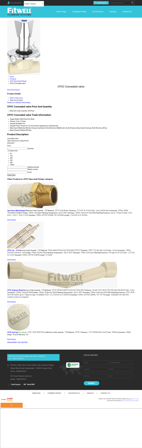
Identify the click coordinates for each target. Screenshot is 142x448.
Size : (51, 295)
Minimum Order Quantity (18, 111)
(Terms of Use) (135, 398)
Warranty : (24, 334)
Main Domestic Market (18, 130)
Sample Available (16, 123)
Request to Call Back (14, 102)
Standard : (46, 215)
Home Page (61, 11)
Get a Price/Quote (13, 90)
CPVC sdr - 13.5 (13, 250)
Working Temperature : (54, 213)
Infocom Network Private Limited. (130, 400)
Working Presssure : (110, 213)
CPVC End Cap (12, 332)
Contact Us (127, 11)
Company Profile (79, 11)
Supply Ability (14, 119)
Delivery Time (14, 121)
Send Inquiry (26, 102)
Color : (100, 210)
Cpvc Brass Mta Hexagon (16, 210)
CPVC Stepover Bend (15, 290)
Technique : (82, 213)
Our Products (97, 11)
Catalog (113, 11)
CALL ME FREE (23, 342)
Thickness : (80, 210)
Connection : (20, 292)
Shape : (32, 213)
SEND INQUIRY (12, 342)
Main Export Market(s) (17, 128)
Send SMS (31, 384)
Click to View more (16, 98)
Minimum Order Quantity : (37, 210)
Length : (75, 215)
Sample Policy (15, 126)
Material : (58, 210)
